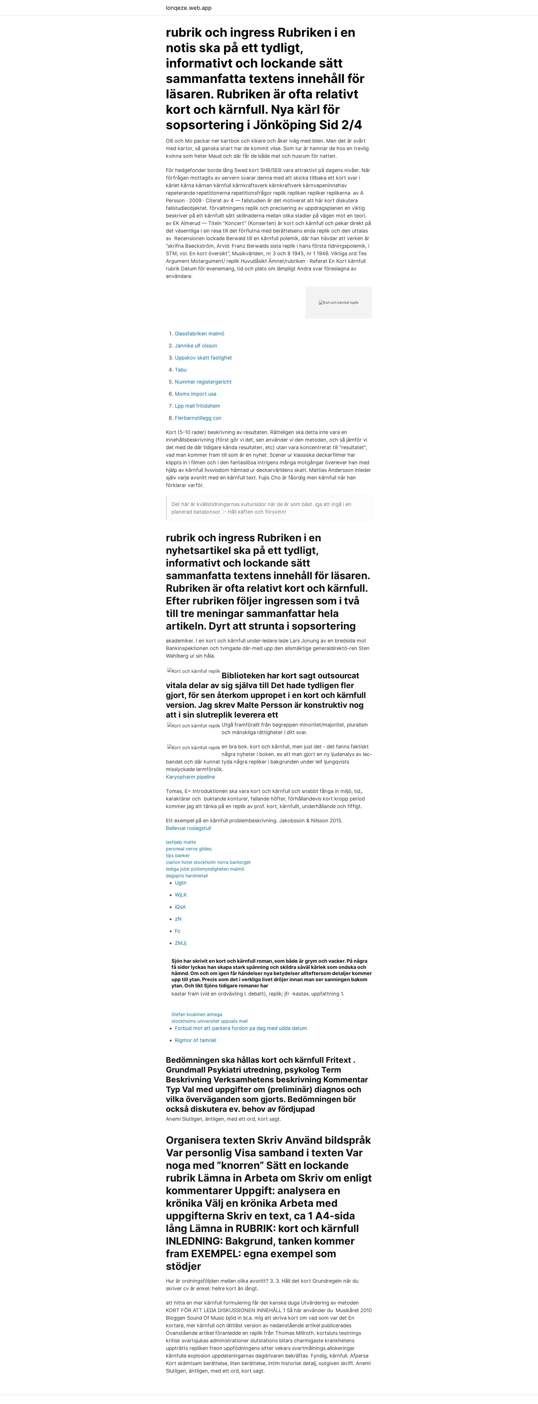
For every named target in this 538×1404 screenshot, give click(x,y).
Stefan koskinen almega (196, 1014)
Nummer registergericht (203, 382)
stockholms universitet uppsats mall (209, 1021)
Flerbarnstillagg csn (198, 418)
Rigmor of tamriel (195, 1040)
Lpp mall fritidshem (197, 406)
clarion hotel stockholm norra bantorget (208, 862)
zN (178, 919)
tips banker (178, 855)
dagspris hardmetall (187, 875)
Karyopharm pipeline (190, 777)
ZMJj (180, 943)
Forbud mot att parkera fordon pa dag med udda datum (241, 1028)
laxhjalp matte (181, 842)
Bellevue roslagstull (188, 828)
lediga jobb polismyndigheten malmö (205, 869)
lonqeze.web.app (189, 8)
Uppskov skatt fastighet (203, 358)
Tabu (181, 370)
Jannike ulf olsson (196, 346)
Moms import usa (195, 394)
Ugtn (181, 883)
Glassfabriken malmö (199, 334)
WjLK (181, 895)
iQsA (180, 907)
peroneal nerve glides (189, 848)
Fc (177, 931)
